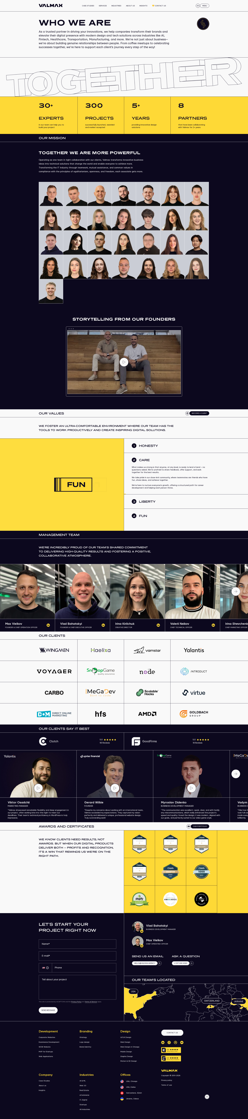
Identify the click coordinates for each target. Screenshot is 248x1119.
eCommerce (84, 1095)
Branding (86, 1031)
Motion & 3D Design (128, 1061)
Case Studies (88, 6)
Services (102, 6)
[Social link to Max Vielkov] (138, 942)
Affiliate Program (123, 7)
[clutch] (171, 1050)
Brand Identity (85, 1047)
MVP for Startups (46, 1052)
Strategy (83, 1037)
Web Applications (46, 1056)
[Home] (51, 5)
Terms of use (166, 1085)
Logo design (85, 1042)
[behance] (181, 1042)
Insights (143, 6)
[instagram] (169, 1042)
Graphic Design (126, 1056)
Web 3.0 (83, 1086)
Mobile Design (126, 1052)
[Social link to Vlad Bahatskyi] (138, 927)
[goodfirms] (171, 1058)
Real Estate (84, 1090)
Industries (116, 6)
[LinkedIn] (162, 1042)
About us (130, 6)
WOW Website (45, 1047)
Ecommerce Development (49, 1042)
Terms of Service (91, 1001)
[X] (175, 1042)
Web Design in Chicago (129, 1047)
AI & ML (83, 1081)
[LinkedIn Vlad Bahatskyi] (103, 625)
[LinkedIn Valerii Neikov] (213, 625)
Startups (83, 1105)
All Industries (85, 1109)
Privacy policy (166, 1080)
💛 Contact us (159, 6)
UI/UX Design (125, 1037)
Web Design (125, 1042)
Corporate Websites (47, 1037)
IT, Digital (83, 1100)
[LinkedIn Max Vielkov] (48, 625)
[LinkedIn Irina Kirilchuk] (158, 625)
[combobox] (45, 967)
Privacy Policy (76, 1001)
